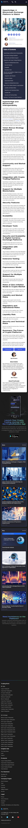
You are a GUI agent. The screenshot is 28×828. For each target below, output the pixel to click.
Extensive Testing (8, 78)
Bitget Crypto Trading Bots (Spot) (8, 731)
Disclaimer (3, 800)
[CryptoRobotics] (4, 809)
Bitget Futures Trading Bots (7, 734)
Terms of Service (4, 798)
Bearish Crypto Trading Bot (7, 705)
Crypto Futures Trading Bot (7, 694)
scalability (17, 120)
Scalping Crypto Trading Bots (7, 709)
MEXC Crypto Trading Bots (7, 738)
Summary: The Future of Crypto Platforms (12, 97)
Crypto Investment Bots (6, 707)
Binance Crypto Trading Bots (7, 717)
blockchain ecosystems (8, 119)
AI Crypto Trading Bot (5, 692)
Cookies (2, 802)
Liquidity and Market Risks (10, 87)
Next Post (20, 349)
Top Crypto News (5, 751)
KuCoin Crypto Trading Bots (7, 723)
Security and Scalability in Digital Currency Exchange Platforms (13, 73)
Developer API (4, 774)
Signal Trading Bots (5, 711)
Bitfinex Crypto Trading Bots (7, 740)
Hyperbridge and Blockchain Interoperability (13, 53)
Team (2, 783)
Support (2, 755)
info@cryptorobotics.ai (6, 820)
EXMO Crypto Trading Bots (7, 744)
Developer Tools (8, 69)
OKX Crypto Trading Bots (6, 721)
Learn (2, 753)
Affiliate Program (4, 789)
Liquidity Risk (7, 92)
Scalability (7, 67)
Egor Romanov (12, 37)
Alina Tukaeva (12, 43)
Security (3, 791)
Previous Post (8, 349)
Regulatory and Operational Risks (12, 90)
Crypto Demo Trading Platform (7, 762)
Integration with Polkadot (10, 75)
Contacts (3, 785)
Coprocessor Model (9, 80)
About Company (4, 781)
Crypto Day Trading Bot (6, 701)
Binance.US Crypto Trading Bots (8, 719)
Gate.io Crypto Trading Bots (7, 746)
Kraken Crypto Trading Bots (7, 725)
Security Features (8, 65)
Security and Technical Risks (11, 94)
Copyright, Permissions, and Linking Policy (10, 804)
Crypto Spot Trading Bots (6, 690)
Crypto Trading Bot (5, 688)
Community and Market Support (11, 57)
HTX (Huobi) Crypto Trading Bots (8, 736)
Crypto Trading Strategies (6, 766)
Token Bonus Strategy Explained (11, 55)
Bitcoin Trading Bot (5, 698)
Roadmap (3, 787)
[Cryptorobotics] (5, 2)
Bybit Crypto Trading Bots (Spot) (8, 727)
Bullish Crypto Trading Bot (6, 703)
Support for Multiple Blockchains (12, 62)
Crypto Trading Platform (6, 760)
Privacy (2, 796)
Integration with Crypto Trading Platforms (12, 60)
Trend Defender (4, 768)
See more (24, 444)
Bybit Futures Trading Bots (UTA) (8, 729)
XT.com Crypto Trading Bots (7, 742)
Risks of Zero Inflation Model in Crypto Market (13, 85)
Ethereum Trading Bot (5, 696)
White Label (3, 776)
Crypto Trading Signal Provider (7, 764)
